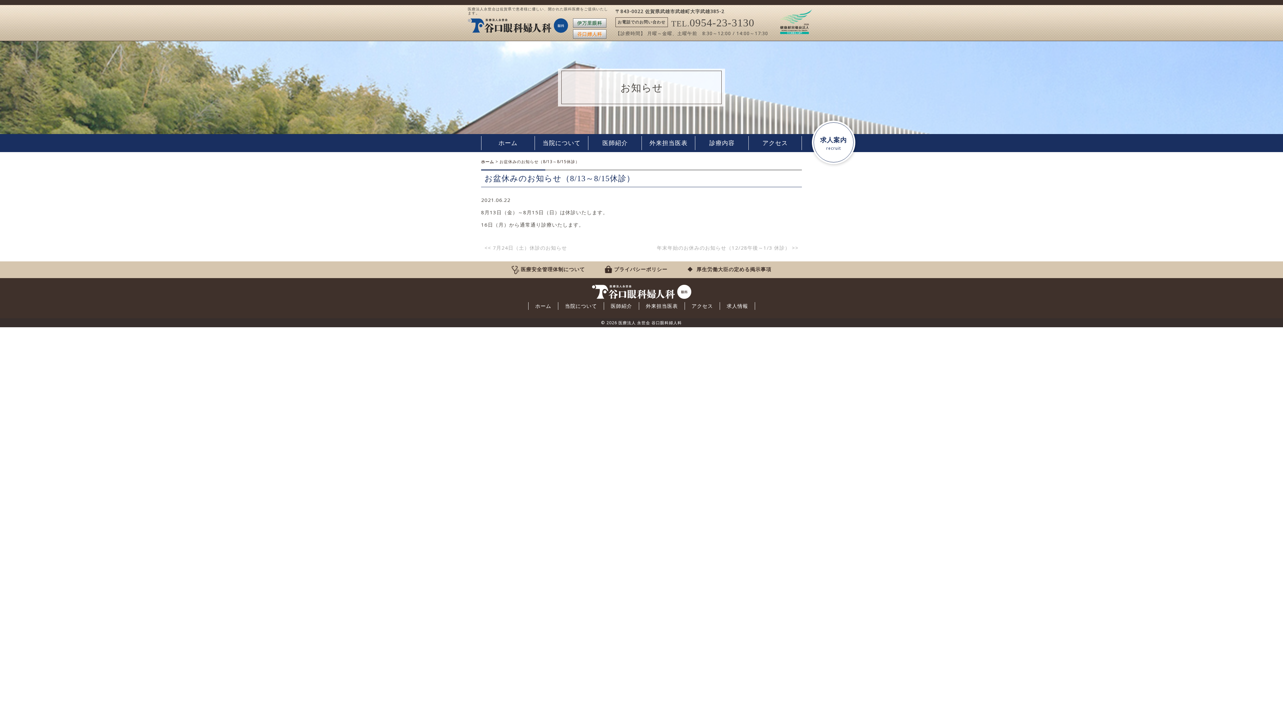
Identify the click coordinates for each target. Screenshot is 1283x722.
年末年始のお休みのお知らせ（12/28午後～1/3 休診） (728, 247)
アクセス (775, 143)
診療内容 (722, 143)
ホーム (508, 143)
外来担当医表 (669, 143)
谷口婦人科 (589, 34)
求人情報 (737, 306)
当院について (562, 143)
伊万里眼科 (589, 23)
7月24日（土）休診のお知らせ (525, 247)
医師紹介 (615, 143)
